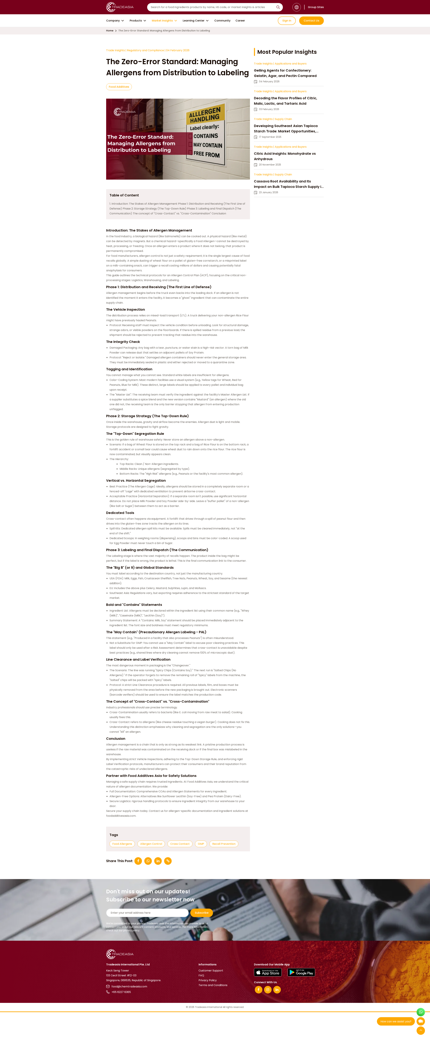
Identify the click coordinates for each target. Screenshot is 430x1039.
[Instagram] (268, 989)
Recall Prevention (223, 844)
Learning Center (193, 21)
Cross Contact (180, 844)
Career (240, 21)
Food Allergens (122, 844)
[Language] (296, 7)
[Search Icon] (278, 8)
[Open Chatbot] (420, 1022)
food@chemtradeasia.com (129, 986)
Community (222, 21)
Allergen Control (151, 844)
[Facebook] (258, 989)
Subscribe (201, 913)
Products (136, 21)
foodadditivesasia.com (121, 816)
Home (109, 30)
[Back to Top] (421, 1031)
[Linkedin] (277, 989)
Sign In (286, 21)
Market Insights (162, 21)
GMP (201, 844)
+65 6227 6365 (121, 992)
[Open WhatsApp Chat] (421, 1012)
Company (113, 21)
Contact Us (311, 21)
